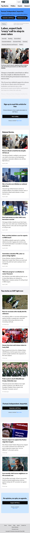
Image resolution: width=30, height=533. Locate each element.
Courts (20, 6)
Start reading (15, 116)
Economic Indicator (6, 41)
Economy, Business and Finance (9, 44)
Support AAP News (15, 502)
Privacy (9, 525)
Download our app (21, 18)
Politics (13, 6)
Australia (4, 38)
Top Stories (4, 6)
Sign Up (25, 2)
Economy (25, 41)
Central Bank (17, 38)
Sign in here (19, 120)
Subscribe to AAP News (8, 18)
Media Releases (15, 527)
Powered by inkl (15, 529)
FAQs (14, 525)
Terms (5, 525)
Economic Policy (17, 41)
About (18, 525)
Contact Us (23, 525)
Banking (10, 38)
